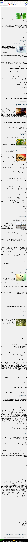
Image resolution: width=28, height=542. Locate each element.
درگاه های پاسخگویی (14, 1)
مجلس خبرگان (20, 534)
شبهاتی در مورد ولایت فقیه (23, 433)
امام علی (14, 534)
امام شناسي (19, 41)
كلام (23, 134)
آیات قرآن (20, 40)
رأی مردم (12, 534)
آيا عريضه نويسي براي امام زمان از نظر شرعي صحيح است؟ (20, 219)
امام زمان (25, 40)
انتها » (5, 537)
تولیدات (17, 1)
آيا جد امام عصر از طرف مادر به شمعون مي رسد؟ (21, 135)
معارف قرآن (22, 41)
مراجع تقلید (7, 534)
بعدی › (7, 537)
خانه (27, 1)
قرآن (23, 41)
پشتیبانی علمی (10, 1)
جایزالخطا (22, 534)
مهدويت (22, 396)
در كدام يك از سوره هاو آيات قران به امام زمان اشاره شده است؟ (19, 9)
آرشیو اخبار (8, 1)
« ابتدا (22, 537)
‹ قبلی (20, 537)
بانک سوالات (25, 1)
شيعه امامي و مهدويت (18, 396)
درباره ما (14, 540)
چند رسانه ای (20, 1)
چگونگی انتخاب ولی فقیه (24, 398)
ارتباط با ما (5, 1)
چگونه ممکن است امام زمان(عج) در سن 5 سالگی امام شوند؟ (20, 315)
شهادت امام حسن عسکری (21, 395)
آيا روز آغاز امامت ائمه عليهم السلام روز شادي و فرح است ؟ (20, 104)
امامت (20, 133)
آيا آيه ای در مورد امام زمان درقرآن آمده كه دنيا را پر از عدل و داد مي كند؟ (18, 270)
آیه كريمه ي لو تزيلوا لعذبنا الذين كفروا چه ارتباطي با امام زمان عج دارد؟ (18, 150)
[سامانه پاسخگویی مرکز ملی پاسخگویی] (2, 541)
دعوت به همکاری (2, 1)
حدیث (21, 147)
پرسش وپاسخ (26, 41)
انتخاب (17, 534)
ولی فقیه (25, 534)
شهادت (22, 133)
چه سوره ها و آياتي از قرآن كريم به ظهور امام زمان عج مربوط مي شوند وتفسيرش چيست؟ (16, 43)
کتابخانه (22, 1)
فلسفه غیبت (20, 216)
